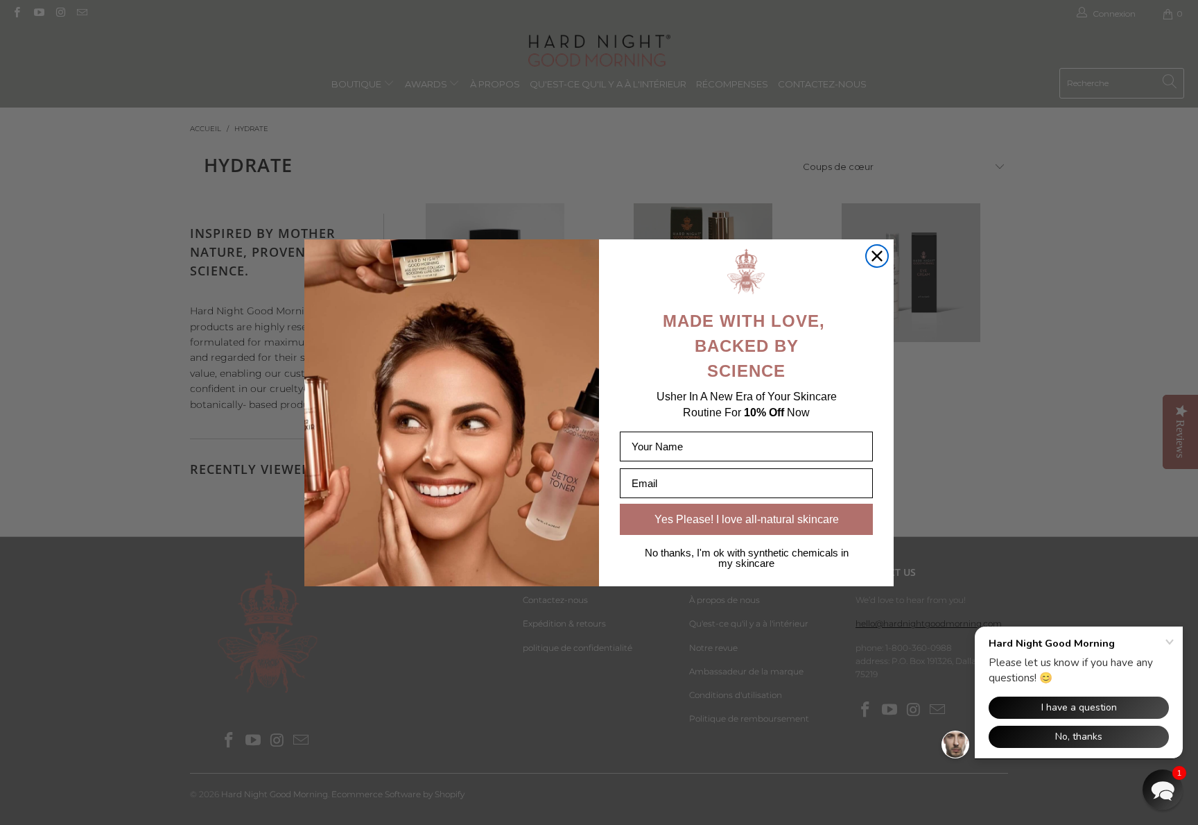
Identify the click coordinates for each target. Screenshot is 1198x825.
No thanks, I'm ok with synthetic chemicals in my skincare (747, 558)
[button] (1163, 789)
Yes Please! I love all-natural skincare (746, 519)
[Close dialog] (877, 256)
